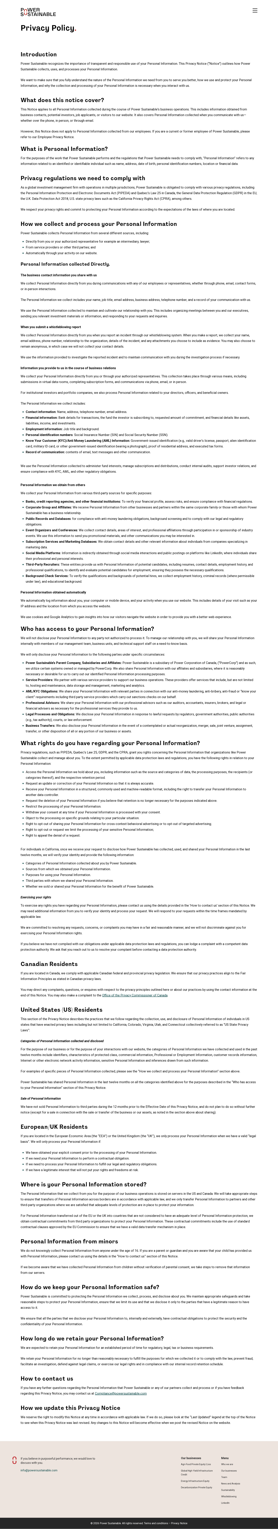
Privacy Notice (179, 1523)
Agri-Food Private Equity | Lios (196, 1464)
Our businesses (229, 1470)
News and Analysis (230, 1483)
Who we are (227, 1464)
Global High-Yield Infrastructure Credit (197, 1472)
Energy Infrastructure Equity (195, 1481)
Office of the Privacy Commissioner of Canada (134, 995)
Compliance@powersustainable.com (121, 1393)
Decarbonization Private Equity (196, 1487)
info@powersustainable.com (39, 1470)
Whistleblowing (228, 1496)
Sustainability (228, 1490)
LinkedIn (225, 1503)
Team (224, 1477)
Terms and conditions (156, 1523)
